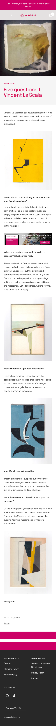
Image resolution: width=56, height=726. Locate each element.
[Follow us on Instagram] (7, 695)
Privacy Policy (37, 672)
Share (6, 623)
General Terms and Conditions (40, 665)
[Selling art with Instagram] (28, 239)
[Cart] (50, 15)
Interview (9, 83)
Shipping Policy (11, 669)
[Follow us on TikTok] (14, 695)
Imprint (34, 678)
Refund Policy (10, 674)
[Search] (11, 15)
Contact (8, 663)
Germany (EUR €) (13, 708)
